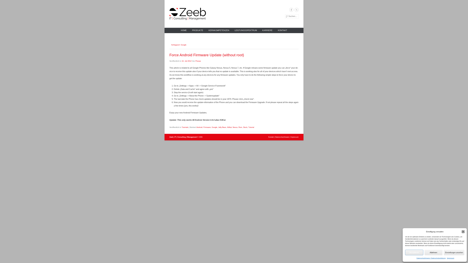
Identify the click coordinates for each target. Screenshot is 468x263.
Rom (240, 127)
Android (199, 127)
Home (184, 30)
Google (214, 127)
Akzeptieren (414, 252)
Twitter (297, 10)
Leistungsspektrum (246, 30)
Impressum (450, 258)
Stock (245, 127)
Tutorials (185, 127)
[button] (463, 231)
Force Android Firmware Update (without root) (206, 55)
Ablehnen (433, 252)
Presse (198, 61)
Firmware (207, 127)
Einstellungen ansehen (454, 252)
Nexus (235, 127)
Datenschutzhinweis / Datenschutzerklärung (431, 258)
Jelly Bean (222, 127)
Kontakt (282, 30)
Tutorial (251, 127)
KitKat (229, 127)
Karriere (267, 30)
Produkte (197, 30)
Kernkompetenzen (219, 30)
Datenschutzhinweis (282, 137)
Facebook (291, 10)
